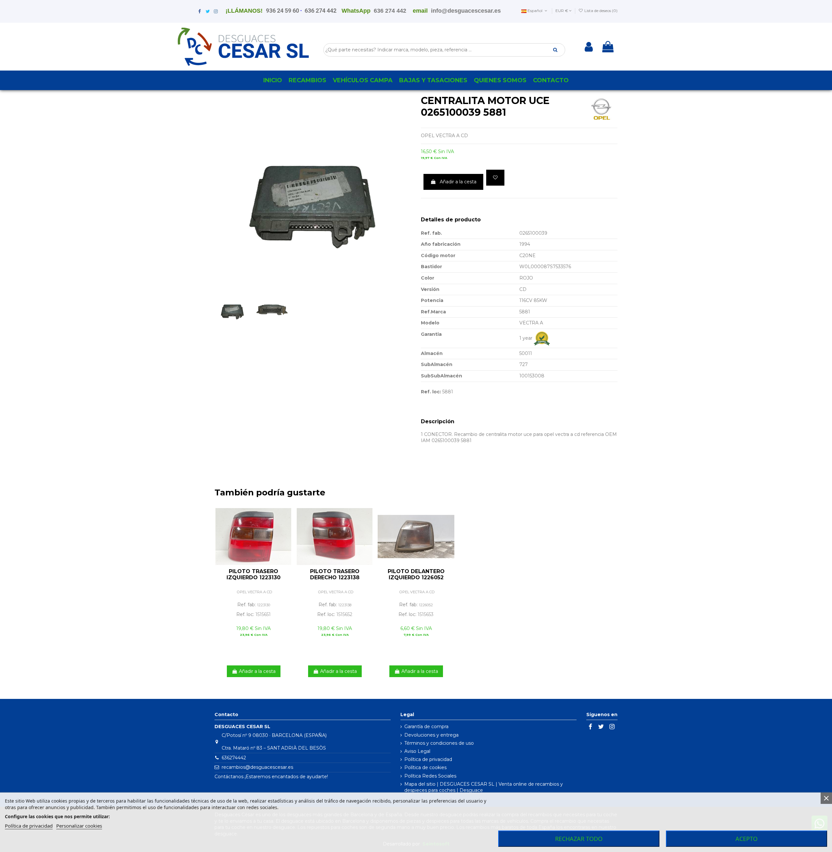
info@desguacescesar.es (466, 10)
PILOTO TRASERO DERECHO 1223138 (334, 574)
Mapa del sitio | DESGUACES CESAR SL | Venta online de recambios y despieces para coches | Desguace (483, 787)
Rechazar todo (579, 839)
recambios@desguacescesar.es (257, 767)
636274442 (234, 758)
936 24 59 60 (282, 10)
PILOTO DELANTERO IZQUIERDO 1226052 (416, 574)
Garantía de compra (426, 726)
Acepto (746, 839)
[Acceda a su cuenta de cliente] (588, 47)
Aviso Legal (417, 751)
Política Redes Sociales (430, 776)
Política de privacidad (428, 759)
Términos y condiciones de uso (439, 743)
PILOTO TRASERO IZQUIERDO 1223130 (253, 574)
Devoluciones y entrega (431, 735)
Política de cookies (425, 767)
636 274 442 (320, 10)
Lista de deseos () (600, 10)
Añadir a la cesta (458, 182)
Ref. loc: (431, 392)
